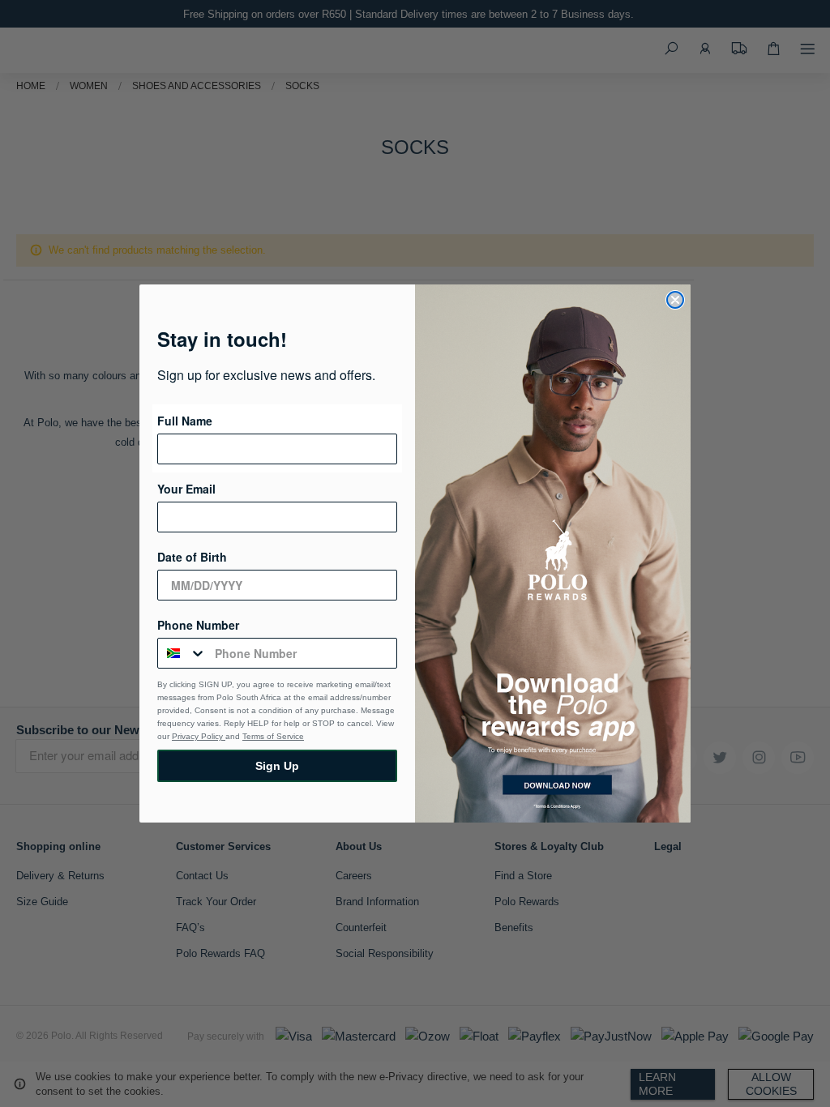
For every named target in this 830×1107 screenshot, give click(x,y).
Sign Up (277, 765)
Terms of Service (273, 736)
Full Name (184, 420)
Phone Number (198, 625)
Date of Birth (192, 557)
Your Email (186, 489)
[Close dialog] (675, 300)
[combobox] (182, 653)
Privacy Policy (198, 736)
